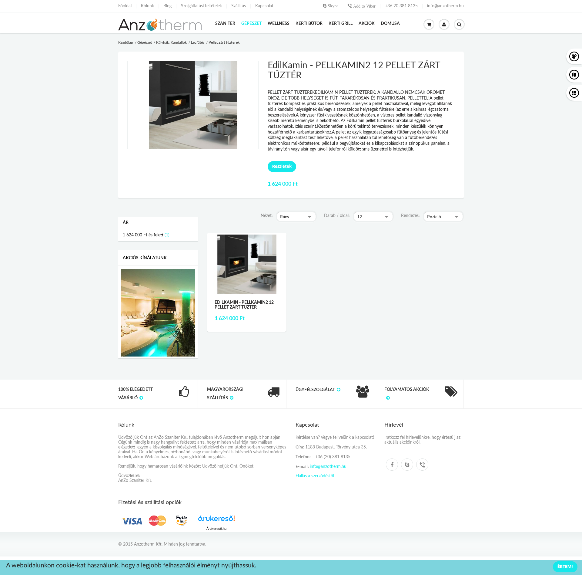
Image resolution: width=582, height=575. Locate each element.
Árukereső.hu (216, 528)
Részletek (282, 166)
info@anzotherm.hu (445, 6)
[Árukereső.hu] (216, 521)
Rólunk (147, 6)
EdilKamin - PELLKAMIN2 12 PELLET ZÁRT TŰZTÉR (244, 304)
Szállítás (238, 6)
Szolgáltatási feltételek (201, 6)
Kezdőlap (125, 42)
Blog (167, 6)
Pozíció (434, 216)
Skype (332, 6)
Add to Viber (364, 6)
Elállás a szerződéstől (315, 476)
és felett (143, 235)
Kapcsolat (264, 6)
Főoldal (125, 6)
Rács (284, 216)
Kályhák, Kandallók (171, 42)
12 (359, 216)
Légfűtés (197, 42)
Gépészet (144, 42)
